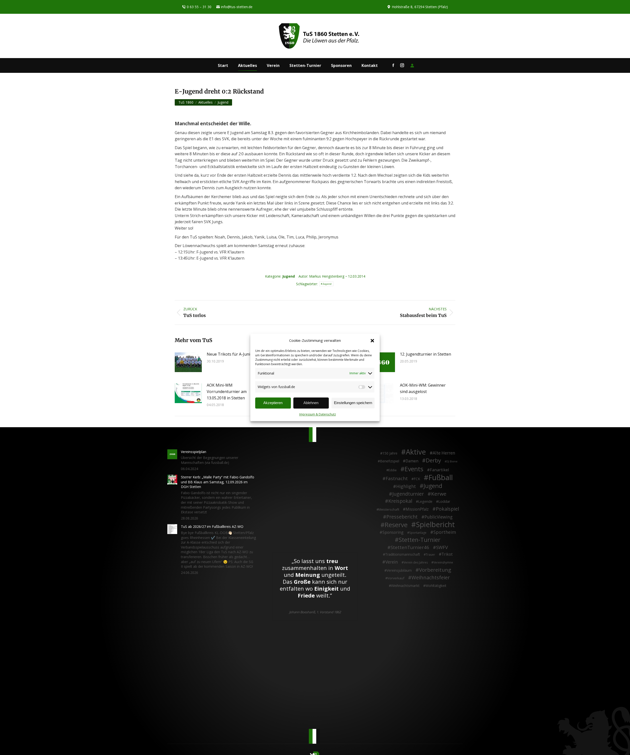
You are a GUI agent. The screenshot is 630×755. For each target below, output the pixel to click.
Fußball (440, 477)
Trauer (430, 554)
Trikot (447, 554)
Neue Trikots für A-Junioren (233, 354)
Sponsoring (393, 532)
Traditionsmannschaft (402, 554)
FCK (417, 478)
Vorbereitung (435, 569)
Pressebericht (402, 516)
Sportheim (444, 532)
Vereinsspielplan (193, 451)
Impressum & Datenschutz (317, 414)
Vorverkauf (395, 578)
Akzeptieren (273, 403)
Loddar (444, 501)
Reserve (396, 524)
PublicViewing (439, 517)
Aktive (416, 451)
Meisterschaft (388, 509)
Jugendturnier (408, 493)
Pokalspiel (447, 508)
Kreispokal (400, 501)
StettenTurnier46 (410, 547)
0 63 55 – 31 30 (199, 6)
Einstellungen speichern (353, 403)
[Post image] (188, 362)
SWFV (442, 547)
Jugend (288, 276)
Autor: (321, 276)
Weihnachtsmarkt (405, 585)
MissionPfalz (417, 509)
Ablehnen (310, 403)
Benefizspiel (389, 461)
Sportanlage (417, 533)
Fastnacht (397, 478)
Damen (412, 461)
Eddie (392, 470)
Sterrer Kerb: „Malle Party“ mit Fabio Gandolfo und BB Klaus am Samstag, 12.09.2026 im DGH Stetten (217, 482)
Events (414, 469)
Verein (391, 562)
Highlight (406, 486)
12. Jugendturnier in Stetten (425, 354)
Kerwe (438, 493)
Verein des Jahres (416, 562)
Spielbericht (435, 524)
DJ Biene (451, 461)
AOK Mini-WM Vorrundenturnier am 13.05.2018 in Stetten (227, 391)
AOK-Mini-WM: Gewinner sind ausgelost (423, 388)
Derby (433, 460)
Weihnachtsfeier (430, 577)
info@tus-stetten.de (236, 6)
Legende (425, 501)
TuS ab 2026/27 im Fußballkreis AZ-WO (212, 526)
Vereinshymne (443, 562)
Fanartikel (439, 470)
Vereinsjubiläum (399, 570)
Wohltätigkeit (435, 585)
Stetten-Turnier (420, 539)
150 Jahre (389, 453)
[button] (372, 340)
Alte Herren (444, 453)
